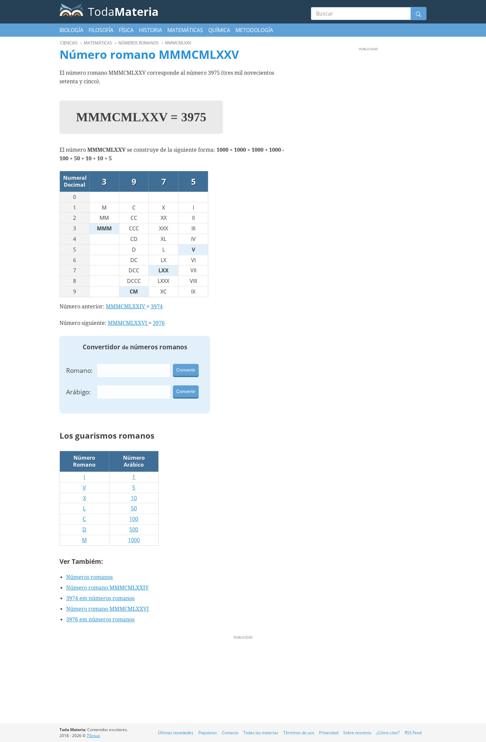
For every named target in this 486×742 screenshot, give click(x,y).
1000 (134, 540)
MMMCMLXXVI (128, 323)
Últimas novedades (175, 732)
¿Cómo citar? (388, 732)
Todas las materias (260, 732)
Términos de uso (298, 732)
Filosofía (101, 30)
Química (219, 30)
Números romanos (89, 577)
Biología (71, 30)
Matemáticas (185, 30)
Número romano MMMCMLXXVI (107, 609)
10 (134, 498)
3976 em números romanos (100, 619)
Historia (150, 30)
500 (133, 529)
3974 (157, 306)
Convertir (185, 369)
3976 (159, 323)
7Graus (93, 735)
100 (133, 519)
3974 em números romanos (100, 598)
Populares (207, 732)
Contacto (230, 732)
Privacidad (328, 732)
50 (134, 508)
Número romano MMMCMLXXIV (107, 588)
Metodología (254, 30)
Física (126, 30)
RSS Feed (413, 732)
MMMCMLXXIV (126, 306)
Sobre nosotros (357, 732)
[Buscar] (418, 13)
